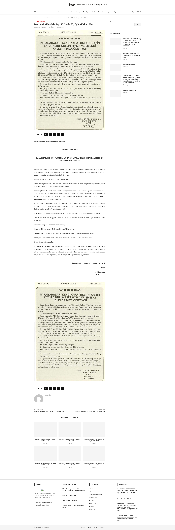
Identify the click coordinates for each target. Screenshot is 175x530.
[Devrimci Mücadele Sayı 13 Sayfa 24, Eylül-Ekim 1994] (45, 453)
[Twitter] (36, 4)
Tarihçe (78, 12)
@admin (43, 27)
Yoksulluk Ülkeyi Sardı (129, 64)
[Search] (140, 4)
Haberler (101, 12)
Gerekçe (86, 12)
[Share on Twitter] (54, 134)
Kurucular (70, 12)
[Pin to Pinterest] (58, 134)
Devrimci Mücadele (47, 17)
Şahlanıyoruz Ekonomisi (129, 90)
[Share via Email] (62, 134)
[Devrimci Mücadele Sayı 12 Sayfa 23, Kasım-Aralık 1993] (94, 453)
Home (36, 17)
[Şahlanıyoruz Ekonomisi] (115, 93)
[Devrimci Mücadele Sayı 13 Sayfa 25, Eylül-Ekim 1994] (94, 429)
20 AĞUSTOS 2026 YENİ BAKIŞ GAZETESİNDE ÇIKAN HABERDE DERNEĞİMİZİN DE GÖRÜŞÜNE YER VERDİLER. (132, 42)
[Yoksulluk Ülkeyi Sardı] (115, 67)
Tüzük (94, 12)
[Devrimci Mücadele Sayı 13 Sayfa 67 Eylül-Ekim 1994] (45, 429)
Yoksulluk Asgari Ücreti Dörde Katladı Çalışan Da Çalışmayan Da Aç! (131, 55)
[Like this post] (46, 134)
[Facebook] (34, 4)
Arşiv (108, 12)
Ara (111, 21)
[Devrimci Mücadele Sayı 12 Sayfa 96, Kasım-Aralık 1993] (70, 453)
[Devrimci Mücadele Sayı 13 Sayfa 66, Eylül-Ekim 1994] (70, 429)
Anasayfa (61, 12)
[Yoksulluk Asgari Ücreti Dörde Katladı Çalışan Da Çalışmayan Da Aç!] (115, 56)
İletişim (115, 12)
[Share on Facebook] (50, 134)
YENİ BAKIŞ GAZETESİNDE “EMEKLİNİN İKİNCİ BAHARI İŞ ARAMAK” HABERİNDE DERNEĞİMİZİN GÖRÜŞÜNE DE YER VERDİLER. (132, 79)
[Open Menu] (35, 12)
